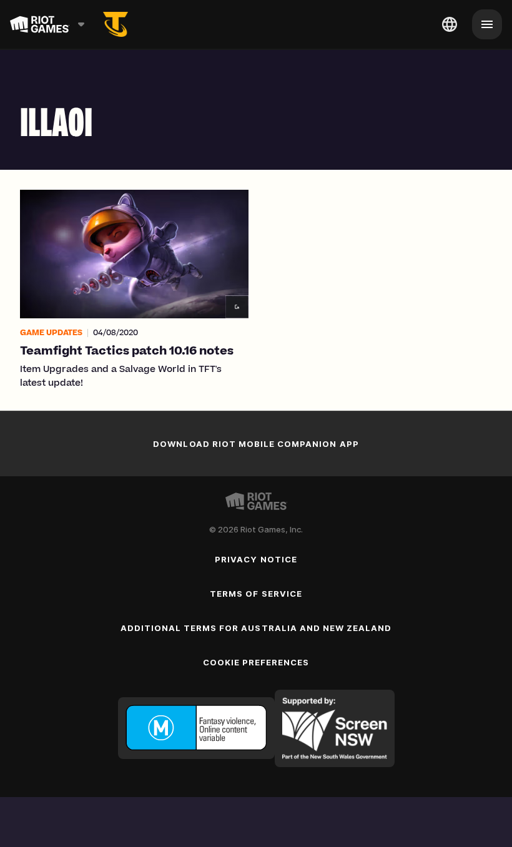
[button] (134, 290)
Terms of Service (256, 594)
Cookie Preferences (256, 662)
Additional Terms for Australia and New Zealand (256, 628)
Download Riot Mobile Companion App (255, 444)
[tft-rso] (115, 24)
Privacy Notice (256, 559)
